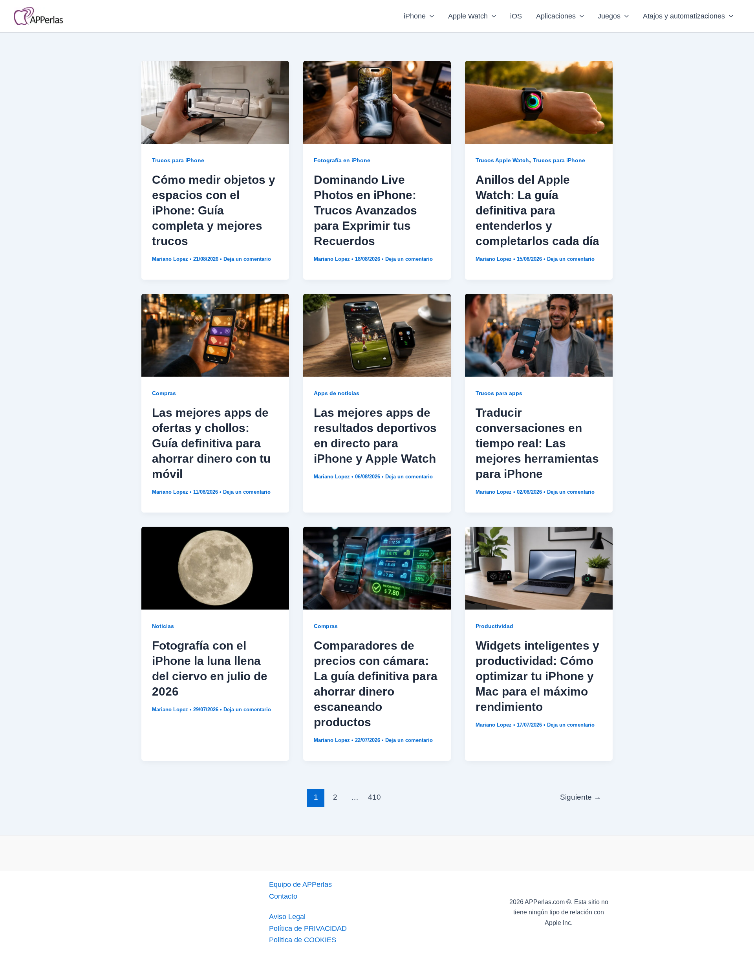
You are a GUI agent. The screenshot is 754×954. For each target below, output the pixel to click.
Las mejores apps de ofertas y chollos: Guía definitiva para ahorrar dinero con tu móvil (211, 443)
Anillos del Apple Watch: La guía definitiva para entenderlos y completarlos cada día (537, 210)
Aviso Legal (287, 917)
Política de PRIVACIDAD (308, 928)
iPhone (415, 16)
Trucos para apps (499, 393)
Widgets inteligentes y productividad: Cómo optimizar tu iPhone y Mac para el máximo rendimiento (537, 676)
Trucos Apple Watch (502, 160)
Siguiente (580, 797)
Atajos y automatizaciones (684, 16)
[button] (430, 16)
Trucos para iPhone (178, 160)
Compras (164, 393)
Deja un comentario (247, 259)
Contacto (283, 896)
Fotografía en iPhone (342, 160)
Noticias (163, 626)
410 (374, 797)
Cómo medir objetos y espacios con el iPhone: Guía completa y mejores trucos (213, 210)
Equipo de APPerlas (300, 884)
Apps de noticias (336, 393)
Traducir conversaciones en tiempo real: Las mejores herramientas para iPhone (537, 443)
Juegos (609, 16)
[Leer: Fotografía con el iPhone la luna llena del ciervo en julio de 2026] (215, 567)
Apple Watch (468, 16)
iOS (516, 16)
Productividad (494, 626)
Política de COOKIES (302, 940)
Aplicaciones (556, 16)
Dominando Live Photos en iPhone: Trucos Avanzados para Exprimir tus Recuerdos (365, 210)
